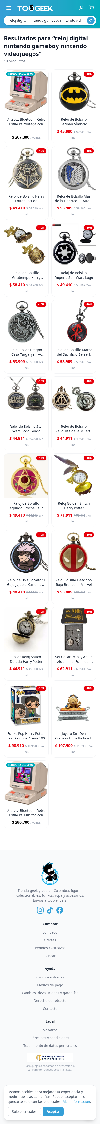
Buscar (50, 955)
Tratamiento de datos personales (50, 1045)
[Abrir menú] (9, 8)
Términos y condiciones (50, 1037)
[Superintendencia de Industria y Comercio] (50, 1057)
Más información (76, 1101)
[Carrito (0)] (91, 7)
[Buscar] (91, 20)
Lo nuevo (50, 932)
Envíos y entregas (50, 977)
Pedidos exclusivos (50, 948)
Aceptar (53, 1111)
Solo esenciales (24, 1111)
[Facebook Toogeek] (59, 910)
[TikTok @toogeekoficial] (50, 910)
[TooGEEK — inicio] (35, 7)
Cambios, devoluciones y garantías (50, 992)
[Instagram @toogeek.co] (40, 910)
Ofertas (50, 940)
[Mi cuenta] (81, 7)
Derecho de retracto (50, 1000)
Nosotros (50, 1030)
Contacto (50, 1008)
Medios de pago (50, 985)
